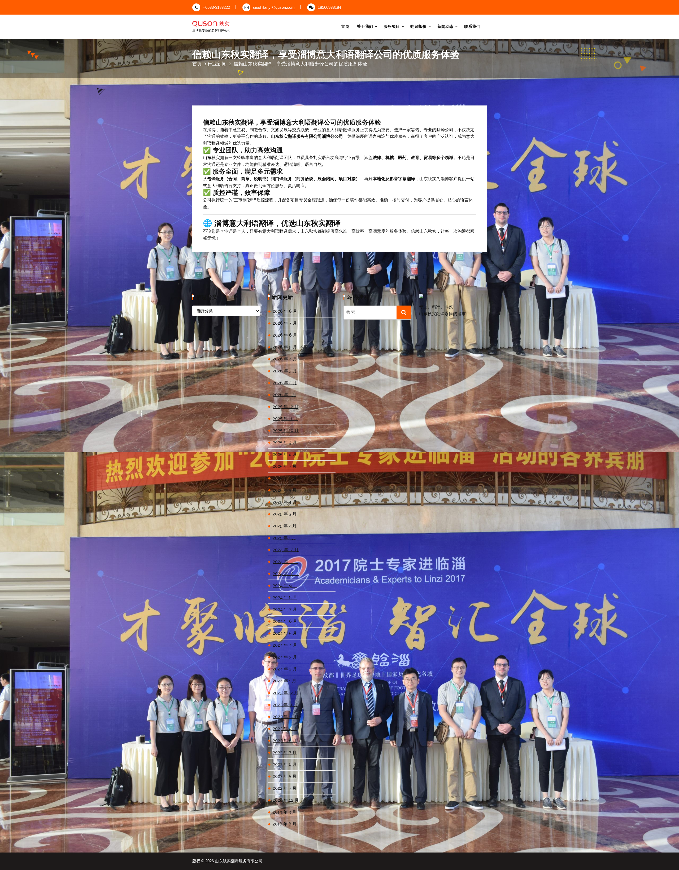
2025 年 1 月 (284, 537)
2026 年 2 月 (285, 382)
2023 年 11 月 (285, 704)
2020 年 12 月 (286, 800)
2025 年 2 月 (285, 525)
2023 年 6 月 (285, 764)
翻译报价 (418, 26)
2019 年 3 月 (284, 812)
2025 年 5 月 (285, 490)
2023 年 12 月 (285, 692)
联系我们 (472, 26)
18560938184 (329, 7)
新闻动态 (445, 26)
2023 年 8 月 (285, 740)
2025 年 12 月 (285, 406)
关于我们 (365, 26)
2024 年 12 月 (286, 549)
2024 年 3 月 (285, 657)
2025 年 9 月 (285, 442)
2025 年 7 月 (285, 466)
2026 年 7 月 (285, 323)
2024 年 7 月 (285, 609)
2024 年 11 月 (285, 561)
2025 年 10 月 (286, 430)
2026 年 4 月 (285, 358)
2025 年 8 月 (285, 454)
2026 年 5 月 (285, 347)
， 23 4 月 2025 (234, 94)
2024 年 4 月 (285, 645)
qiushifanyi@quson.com (274, 7)
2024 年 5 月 (285, 633)
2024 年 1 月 (284, 680)
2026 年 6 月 (285, 335)
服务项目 (392, 26)
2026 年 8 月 (285, 311)
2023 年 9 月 (285, 728)
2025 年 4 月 (285, 502)
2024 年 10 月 (286, 573)
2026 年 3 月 (285, 370)
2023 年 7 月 (285, 752)
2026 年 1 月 (284, 394)
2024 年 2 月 (285, 669)
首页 (345, 26)
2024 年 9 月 (285, 585)
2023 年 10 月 (286, 716)
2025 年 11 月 (285, 418)
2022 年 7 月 (285, 788)
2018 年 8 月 (285, 824)
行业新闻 (217, 64)
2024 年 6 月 (285, 621)
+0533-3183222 (216, 7)
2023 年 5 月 (285, 776)
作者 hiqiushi (268, 94)
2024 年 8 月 (285, 597)
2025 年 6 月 (285, 478)
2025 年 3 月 (285, 513)
